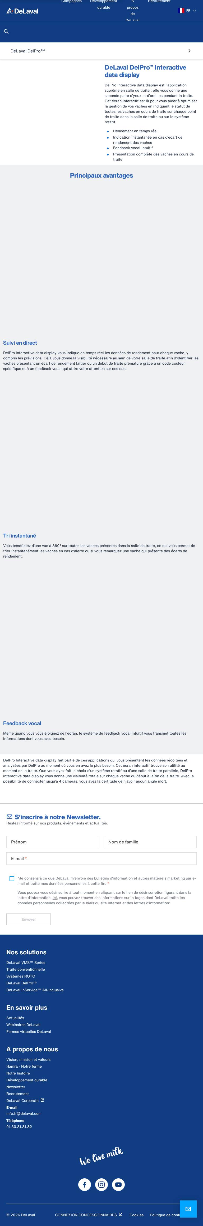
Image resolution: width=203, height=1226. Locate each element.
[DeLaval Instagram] (101, 1184)
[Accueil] (22, 10)
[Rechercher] (6, 31)
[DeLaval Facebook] (84, 1184)
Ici (55, 897)
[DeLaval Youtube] (118, 1184)
